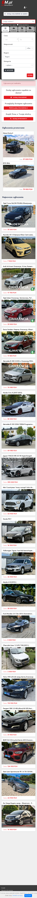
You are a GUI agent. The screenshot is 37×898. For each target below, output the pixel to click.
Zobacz (18, 146)
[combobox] (11, 40)
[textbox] (11, 39)
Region (6, 53)
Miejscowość (8, 44)
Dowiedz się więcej (17, 895)
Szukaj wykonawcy (19, 119)
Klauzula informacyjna (7, 890)
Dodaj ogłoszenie (20, 97)
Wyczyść (10, 70)
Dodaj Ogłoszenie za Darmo (17, 14)
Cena (6, 36)
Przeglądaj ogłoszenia (18, 108)
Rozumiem (28, 895)
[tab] (5, 29)
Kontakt (3, 888)
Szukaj (30, 75)
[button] (25, 7)
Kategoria (7, 61)
